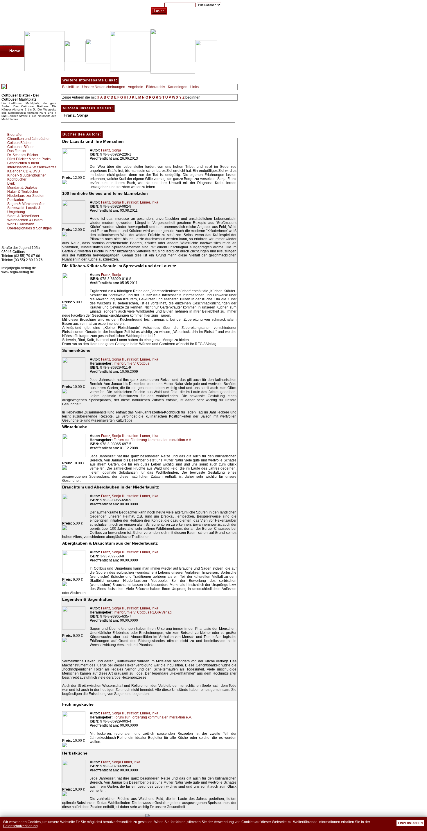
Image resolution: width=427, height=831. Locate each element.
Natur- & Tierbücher (22, 192)
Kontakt (216, 23)
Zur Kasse (193, 23)
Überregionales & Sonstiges (29, 228)
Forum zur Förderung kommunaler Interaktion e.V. (153, 440)
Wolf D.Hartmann (20, 224)
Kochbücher (16, 179)
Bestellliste (70, 87)
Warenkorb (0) (164, 23)
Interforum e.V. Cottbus (131, 363)
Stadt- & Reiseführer (23, 216)
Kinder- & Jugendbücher (26, 175)
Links (194, 87)
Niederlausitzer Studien (25, 196)
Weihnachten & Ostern (25, 220)
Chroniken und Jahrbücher (28, 139)
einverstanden (410, 823)
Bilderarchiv (155, 87)
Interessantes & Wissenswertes (31, 167)
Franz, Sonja (111, 150)
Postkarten (15, 200)
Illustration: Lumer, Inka (140, 202)
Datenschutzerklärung (20, 826)
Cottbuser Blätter (20, 147)
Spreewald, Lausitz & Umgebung (24, 210)
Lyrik (11, 183)
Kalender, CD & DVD (23, 171)
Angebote (135, 87)
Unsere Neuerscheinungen (103, 87)
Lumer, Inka (131, 762)
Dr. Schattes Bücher (22, 155)
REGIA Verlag (161, 612)
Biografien (15, 135)
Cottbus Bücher (19, 143)
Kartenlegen (177, 87)
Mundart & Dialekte (22, 188)
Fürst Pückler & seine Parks (29, 159)
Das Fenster (16, 151)
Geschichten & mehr (23, 163)
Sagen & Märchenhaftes (26, 204)
